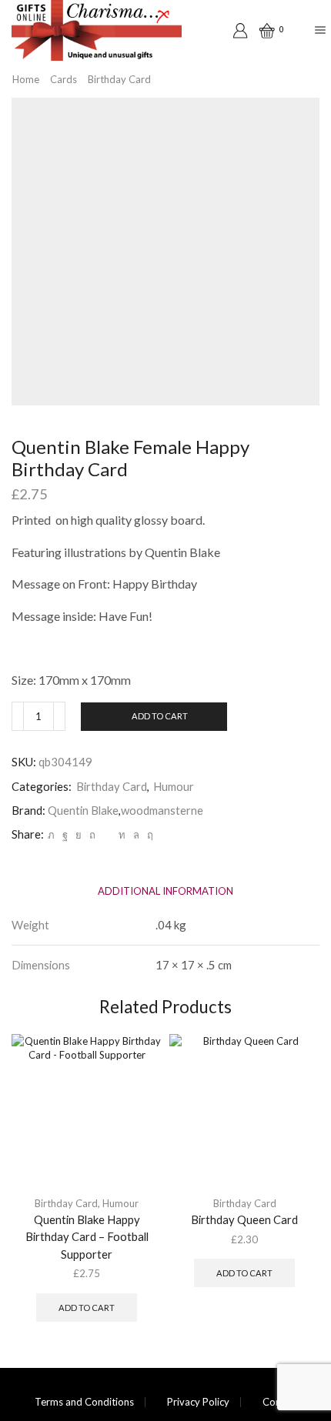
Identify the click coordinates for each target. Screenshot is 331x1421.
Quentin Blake (83, 810)
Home (25, 79)
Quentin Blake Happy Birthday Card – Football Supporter (87, 1236)
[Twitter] (51, 835)
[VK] (78, 835)
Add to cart (160, 716)
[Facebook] (65, 835)
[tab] (165, 891)
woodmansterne (162, 810)
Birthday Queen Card (244, 1219)
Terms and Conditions (84, 1402)
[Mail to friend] (107, 835)
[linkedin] (122, 835)
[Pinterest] (92, 835)
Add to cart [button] (87, 1308)
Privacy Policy (198, 1402)
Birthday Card (119, 79)
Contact (280, 1402)
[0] (261, 30)
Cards (63, 79)
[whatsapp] (136, 835)
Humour (173, 786)
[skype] (148, 835)
